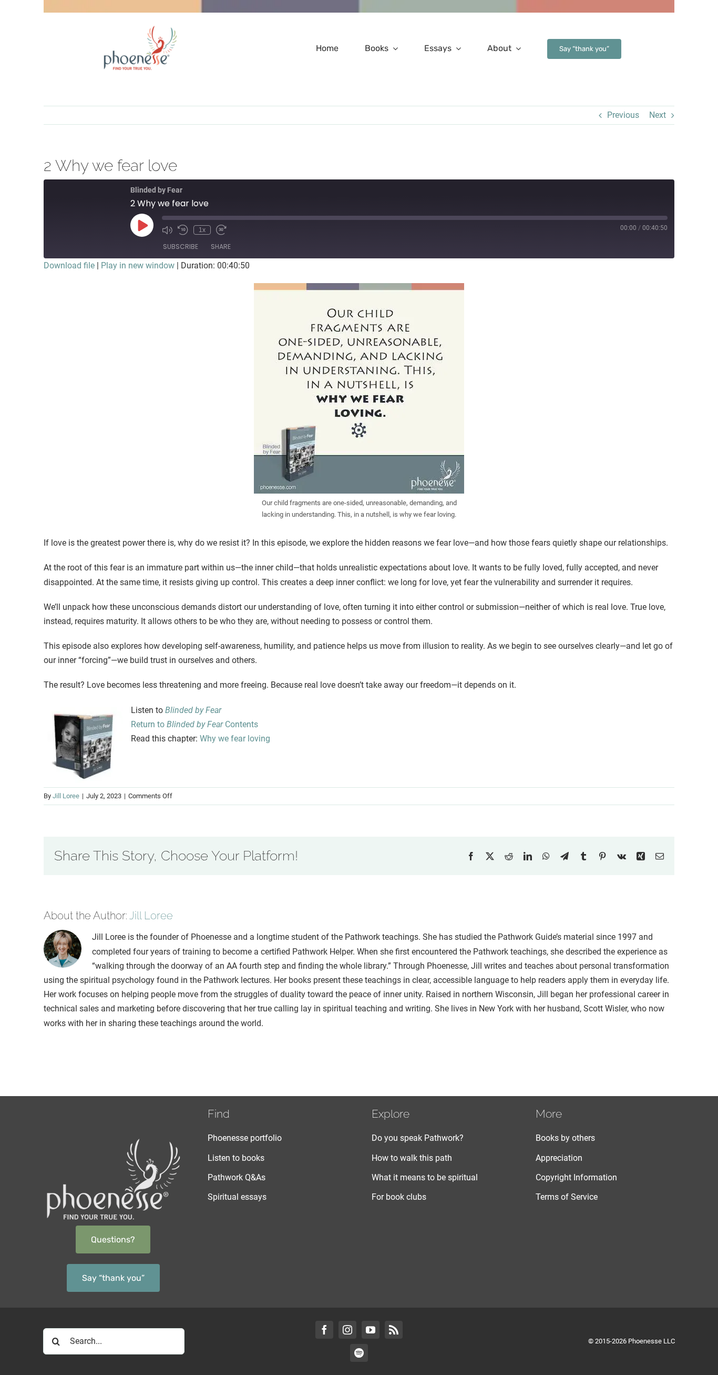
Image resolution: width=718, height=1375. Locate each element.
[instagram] (347, 1330)
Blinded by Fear (193, 710)
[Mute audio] (167, 230)
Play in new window (138, 265)
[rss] (394, 1330)
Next (657, 115)
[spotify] (359, 1353)
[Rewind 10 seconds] (183, 230)
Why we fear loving (234, 739)
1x (202, 230)
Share (221, 246)
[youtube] (370, 1330)
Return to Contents (194, 724)
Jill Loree (66, 796)
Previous (623, 115)
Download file (69, 265)
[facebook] (324, 1330)
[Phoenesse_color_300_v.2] (140, 28)
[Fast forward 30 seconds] (221, 230)
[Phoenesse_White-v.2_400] (113, 1140)
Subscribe (180, 246)
